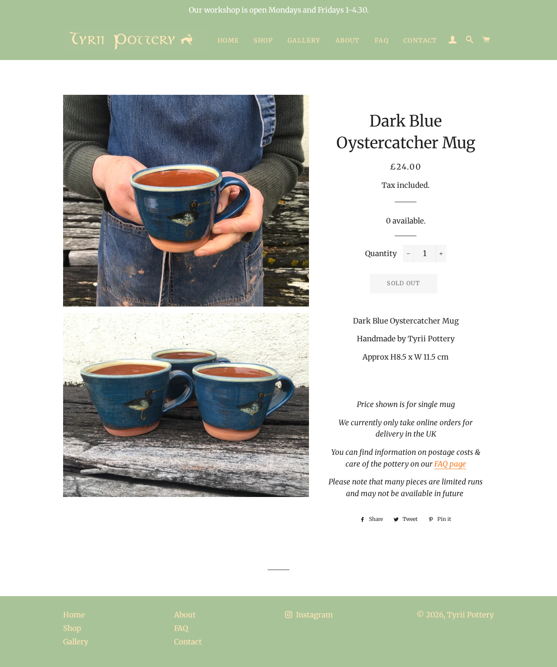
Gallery (304, 40)
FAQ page (450, 464)
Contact (420, 40)
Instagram (313, 615)
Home (228, 40)
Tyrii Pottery (470, 615)
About (348, 40)
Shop (263, 40)
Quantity (381, 253)
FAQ (382, 40)
